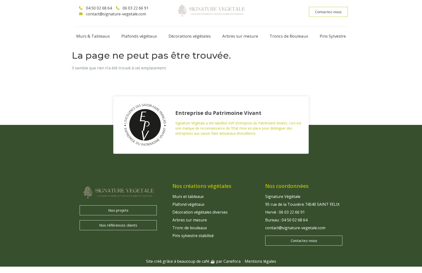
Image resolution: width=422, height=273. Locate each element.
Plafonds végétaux (139, 36)
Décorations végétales (190, 36)
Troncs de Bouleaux (289, 36)
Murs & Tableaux (93, 36)
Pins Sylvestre (333, 36)
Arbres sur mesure (240, 36)
